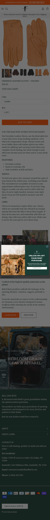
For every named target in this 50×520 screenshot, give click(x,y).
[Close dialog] (47, 246)
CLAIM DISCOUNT (37, 268)
